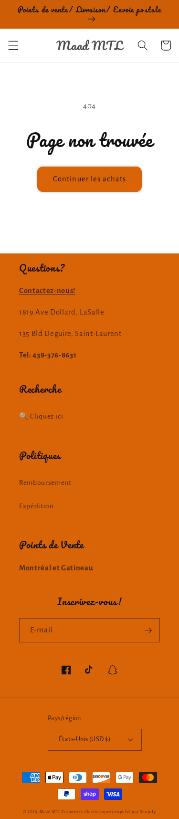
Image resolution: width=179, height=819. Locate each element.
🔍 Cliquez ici (41, 416)
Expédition (36, 506)
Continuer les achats (89, 179)
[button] (12, 45)
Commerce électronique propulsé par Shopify (109, 812)
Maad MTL (50, 812)
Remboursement (45, 482)
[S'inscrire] (148, 630)
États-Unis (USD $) (84, 739)
